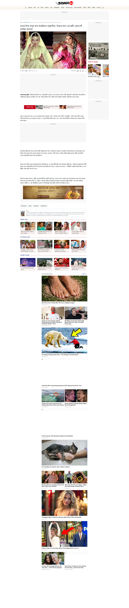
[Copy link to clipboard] (85, 71)
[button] (59, 7)
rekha (30, 205)
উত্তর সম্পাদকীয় (77, 7)
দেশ (38, 7)
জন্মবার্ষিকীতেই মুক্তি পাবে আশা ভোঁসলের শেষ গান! (45, 232)
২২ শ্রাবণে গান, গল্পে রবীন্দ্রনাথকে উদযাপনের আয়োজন (60, 251)
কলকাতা (30, 7)
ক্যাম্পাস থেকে (69, 7)
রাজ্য (35, 7)
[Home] (64, 3)
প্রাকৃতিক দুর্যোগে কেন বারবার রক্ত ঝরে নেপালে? (44, 269)
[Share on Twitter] (80, 71)
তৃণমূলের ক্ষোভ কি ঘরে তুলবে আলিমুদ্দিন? (61, 269)
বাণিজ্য (62, 7)
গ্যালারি (84, 7)
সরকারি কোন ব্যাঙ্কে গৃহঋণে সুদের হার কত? (78, 269)
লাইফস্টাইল (56, 7)
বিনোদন (47, 7)
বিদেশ (42, 7)
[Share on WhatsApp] (83, 71)
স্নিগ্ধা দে (23, 71)
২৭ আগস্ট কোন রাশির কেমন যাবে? (27, 269)
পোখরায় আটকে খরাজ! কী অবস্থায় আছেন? (78, 232)
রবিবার (93, 7)
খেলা (51, 7)
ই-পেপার (99, 7)
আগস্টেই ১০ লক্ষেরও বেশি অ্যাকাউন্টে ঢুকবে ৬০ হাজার (27, 250)
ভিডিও (89, 7)
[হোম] (26, 8)
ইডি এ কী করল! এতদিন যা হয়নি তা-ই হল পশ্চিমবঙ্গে (44, 250)
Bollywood (36, 205)
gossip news (43, 205)
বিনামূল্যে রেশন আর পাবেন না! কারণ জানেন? (78, 250)
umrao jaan (23, 205)
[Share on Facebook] (77, 71)
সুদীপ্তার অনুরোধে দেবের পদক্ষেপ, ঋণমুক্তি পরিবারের (61, 232)
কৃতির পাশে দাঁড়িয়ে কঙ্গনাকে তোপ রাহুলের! (27, 232)
